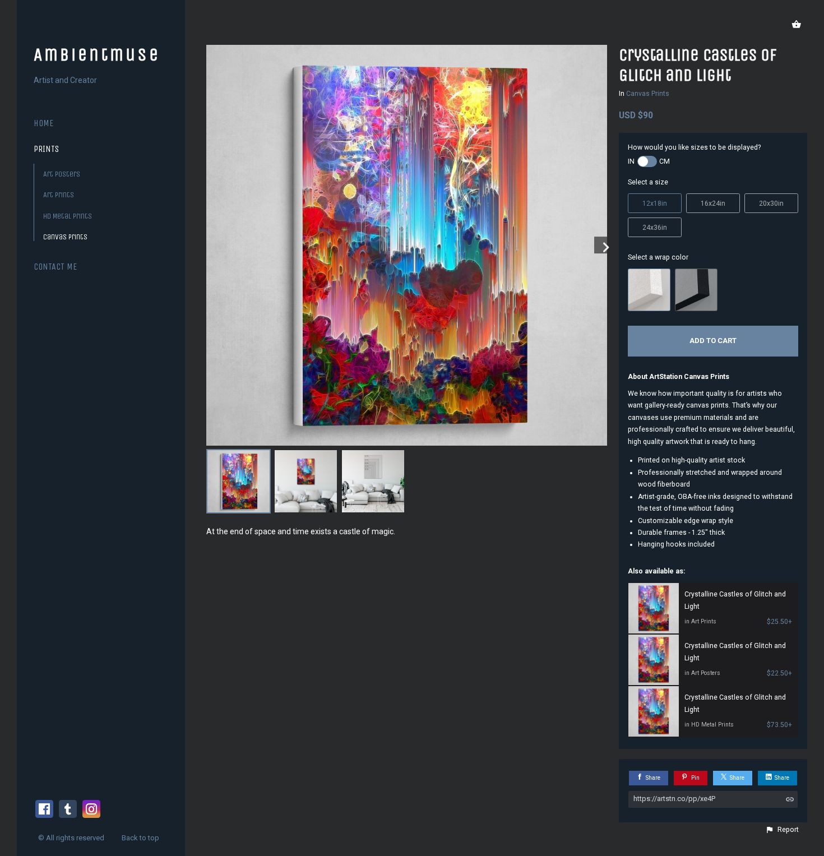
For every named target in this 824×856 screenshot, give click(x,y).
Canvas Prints (65, 237)
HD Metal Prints (67, 216)
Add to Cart (713, 340)
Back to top (141, 838)
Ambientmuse (97, 54)
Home (43, 123)
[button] (782, 829)
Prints (46, 149)
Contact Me (55, 266)
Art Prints (58, 195)
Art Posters (61, 174)
